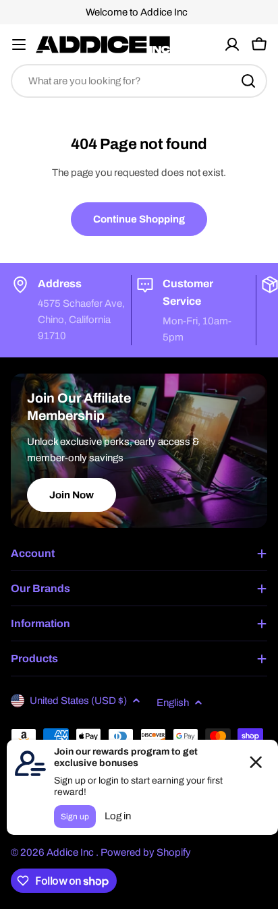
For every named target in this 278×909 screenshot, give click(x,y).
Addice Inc (71, 852)
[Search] (248, 81)
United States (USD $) (78, 700)
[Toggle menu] (19, 44)
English (173, 702)
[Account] (232, 44)
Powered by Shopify (146, 852)
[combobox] (139, 81)
